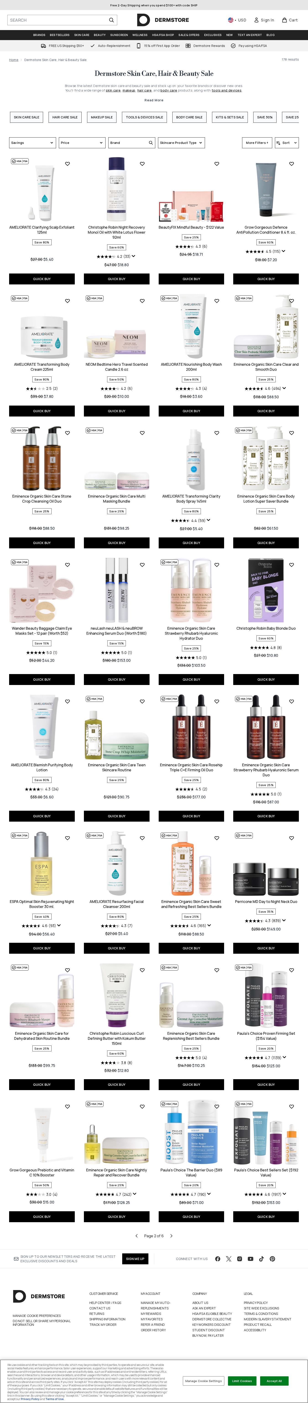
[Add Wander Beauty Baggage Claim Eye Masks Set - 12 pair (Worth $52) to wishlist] (67, 564)
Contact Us (99, 1308)
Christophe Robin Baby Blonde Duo (266, 628)
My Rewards (151, 1313)
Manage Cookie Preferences (37, 1316)
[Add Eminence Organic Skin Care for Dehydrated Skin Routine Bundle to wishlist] (67, 970)
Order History (153, 1330)
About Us (200, 1303)
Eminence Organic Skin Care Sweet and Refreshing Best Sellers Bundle (191, 904)
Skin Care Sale (26, 117)
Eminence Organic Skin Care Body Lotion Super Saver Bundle (266, 499)
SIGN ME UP (135, 1259)
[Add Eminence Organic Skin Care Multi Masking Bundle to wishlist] (142, 432)
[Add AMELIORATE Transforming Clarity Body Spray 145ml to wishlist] (216, 432)
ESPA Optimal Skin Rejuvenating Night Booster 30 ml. (42, 904)
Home (13, 60)
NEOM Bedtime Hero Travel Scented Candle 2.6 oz (117, 367)
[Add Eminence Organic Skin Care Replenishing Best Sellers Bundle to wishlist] (216, 970)
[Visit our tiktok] (261, 1258)
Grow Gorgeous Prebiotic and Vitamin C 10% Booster (42, 1173)
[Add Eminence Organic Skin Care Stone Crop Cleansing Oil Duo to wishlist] (67, 432)
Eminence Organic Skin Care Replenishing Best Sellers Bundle (191, 1036)
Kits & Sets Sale (230, 117)
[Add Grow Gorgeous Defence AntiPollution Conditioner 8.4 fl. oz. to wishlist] (291, 163)
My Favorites (152, 1319)
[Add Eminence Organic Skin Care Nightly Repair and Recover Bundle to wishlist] (142, 1106)
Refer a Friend (153, 1324)
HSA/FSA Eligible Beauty (212, 1313)
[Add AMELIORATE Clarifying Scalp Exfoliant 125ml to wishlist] (67, 163)
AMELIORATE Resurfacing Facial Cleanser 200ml (117, 904)
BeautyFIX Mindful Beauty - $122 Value (191, 227)
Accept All (274, 1381)
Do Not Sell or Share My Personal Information (41, 1322)
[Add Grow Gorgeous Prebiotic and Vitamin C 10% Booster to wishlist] (67, 1106)
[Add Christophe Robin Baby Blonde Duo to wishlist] (291, 564)
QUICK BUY (42, 279)
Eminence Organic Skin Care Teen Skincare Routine (116, 767)
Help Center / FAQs (105, 1303)
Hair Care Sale (65, 117)
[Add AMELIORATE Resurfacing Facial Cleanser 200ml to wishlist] (142, 838)
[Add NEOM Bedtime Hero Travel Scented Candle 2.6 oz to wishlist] (142, 300)
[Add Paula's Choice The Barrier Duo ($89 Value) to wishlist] (216, 1106)
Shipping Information (107, 1319)
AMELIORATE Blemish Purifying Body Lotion (42, 767)
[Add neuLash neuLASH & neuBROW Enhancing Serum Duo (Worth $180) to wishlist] (142, 564)
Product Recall (258, 1324)
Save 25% (294, 117)
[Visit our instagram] (239, 1258)
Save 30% (265, 117)
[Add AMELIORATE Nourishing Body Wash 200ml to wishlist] (216, 300)
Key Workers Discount (211, 1324)
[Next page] (171, 1236)
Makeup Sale (102, 117)
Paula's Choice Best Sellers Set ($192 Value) (266, 1173)
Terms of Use (54, 1399)
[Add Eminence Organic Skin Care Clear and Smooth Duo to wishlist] (291, 300)
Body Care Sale (189, 117)
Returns (96, 1313)
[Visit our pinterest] (272, 1258)
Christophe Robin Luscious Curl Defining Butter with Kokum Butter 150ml (117, 1038)
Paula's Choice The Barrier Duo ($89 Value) (191, 1173)
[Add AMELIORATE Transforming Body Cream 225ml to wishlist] (67, 300)
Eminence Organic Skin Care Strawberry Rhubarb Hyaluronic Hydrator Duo (191, 633)
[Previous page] (136, 1236)
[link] (264, 20)
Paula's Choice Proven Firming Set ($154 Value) (266, 1036)
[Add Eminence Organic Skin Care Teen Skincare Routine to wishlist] (142, 701)
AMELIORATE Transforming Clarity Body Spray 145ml (191, 499)
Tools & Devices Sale (144, 117)
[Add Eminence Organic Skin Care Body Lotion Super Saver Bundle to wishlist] (291, 432)
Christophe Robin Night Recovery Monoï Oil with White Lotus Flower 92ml (116, 232)
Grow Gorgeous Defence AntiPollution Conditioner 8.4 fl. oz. (266, 230)
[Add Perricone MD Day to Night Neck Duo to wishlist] (291, 838)
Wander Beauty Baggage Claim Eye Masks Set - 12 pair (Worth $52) (42, 631)
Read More (154, 100)
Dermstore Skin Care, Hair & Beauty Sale (154, 73)
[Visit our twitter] (228, 1258)
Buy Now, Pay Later (208, 1335)
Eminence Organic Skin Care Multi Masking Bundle (116, 499)
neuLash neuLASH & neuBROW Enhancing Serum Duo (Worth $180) (116, 631)
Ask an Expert (204, 1308)
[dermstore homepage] (163, 20)
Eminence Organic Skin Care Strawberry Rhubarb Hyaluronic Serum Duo (266, 769)
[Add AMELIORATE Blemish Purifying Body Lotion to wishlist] (67, 701)
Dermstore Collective (212, 1319)
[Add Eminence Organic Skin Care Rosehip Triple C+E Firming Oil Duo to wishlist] (216, 701)
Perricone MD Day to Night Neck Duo (266, 901)
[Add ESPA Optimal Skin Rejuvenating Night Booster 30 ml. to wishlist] (67, 838)
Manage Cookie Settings (203, 1381)
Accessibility (255, 1330)
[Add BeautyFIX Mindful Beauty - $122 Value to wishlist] (216, 163)
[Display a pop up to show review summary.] (134, 257)
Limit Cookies (242, 1381)
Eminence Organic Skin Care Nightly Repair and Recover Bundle (116, 1173)
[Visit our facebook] (217, 1258)
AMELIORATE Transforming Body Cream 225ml (42, 367)
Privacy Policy (256, 1303)
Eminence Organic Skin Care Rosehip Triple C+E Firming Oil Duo (191, 767)
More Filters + (257, 143)
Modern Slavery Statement (268, 1319)
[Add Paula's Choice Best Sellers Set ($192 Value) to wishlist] (291, 1106)
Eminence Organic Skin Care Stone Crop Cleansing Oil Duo (41, 499)
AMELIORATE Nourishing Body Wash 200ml (191, 367)
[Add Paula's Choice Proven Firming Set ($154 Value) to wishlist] (291, 970)
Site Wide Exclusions (261, 1308)
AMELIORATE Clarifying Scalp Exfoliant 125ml (42, 230)
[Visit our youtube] (250, 1258)
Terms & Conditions (261, 1313)
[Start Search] (111, 20)
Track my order (103, 1324)
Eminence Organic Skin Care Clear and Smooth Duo (266, 367)
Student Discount (208, 1330)
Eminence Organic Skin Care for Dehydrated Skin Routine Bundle (42, 1036)
